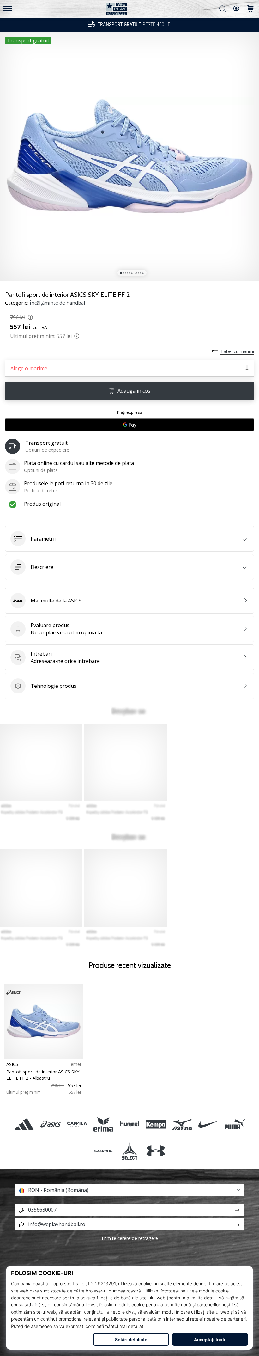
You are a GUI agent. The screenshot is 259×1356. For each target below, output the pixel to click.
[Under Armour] (156, 1151)
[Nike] (208, 1124)
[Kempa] (156, 1124)
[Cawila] (77, 1124)
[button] (129, 538)
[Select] (129, 1151)
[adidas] (24, 1124)
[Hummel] (129, 1124)
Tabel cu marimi (237, 351)
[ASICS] (51, 1124)
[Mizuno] (182, 1124)
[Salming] (103, 1151)
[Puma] (234, 1124)
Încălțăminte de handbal (57, 303)
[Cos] (250, 9)
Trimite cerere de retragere (129, 1238)
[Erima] (103, 1124)
